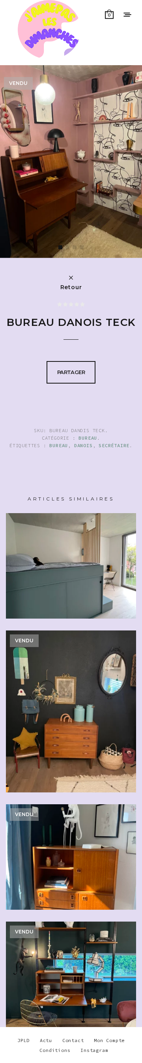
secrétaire (114, 445)
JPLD (23, 1040)
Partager (71, 372)
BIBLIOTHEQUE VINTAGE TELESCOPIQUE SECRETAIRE (71, 986)
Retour (71, 287)
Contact (73, 1040)
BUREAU (87, 438)
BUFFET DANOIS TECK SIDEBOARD (71, 869)
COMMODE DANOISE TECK (71, 724)
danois (83, 445)
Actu (46, 1040)
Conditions (54, 1050)
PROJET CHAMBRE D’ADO (71, 578)
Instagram (94, 1050)
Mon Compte (109, 1040)
